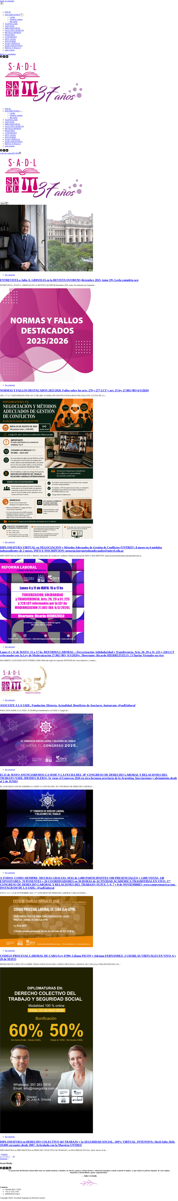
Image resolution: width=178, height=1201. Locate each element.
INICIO (8, 109)
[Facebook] (1, 151)
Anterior (4, 1154)
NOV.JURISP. (10, 137)
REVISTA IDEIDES (13, 128)
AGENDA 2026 (11, 120)
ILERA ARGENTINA (14, 142)
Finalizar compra (16, 115)
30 (14, 1157)
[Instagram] (4, 151)
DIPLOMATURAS (12, 124)
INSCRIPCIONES (12, 111)
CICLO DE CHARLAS (14, 126)
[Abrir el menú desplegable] (21, 111)
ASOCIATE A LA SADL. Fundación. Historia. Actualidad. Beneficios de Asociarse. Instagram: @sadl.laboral (67, 705)
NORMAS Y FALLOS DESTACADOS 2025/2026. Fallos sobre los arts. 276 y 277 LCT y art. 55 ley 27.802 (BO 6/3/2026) (74, 390)
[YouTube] (7, 151)
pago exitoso (10, 146)
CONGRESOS (11, 133)
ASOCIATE (9, 122)
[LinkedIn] (10, 1169)
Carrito (12, 113)
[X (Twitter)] (4, 1169)
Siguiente (4, 1159)
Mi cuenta (13, 118)
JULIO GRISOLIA (12, 139)
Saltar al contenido (7, 1)
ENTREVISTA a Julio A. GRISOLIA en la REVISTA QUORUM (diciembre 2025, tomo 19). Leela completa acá (69, 280)
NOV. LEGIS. (10, 135)
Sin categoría (10, 275)
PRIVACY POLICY (13, 144)
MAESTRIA (10, 131)
